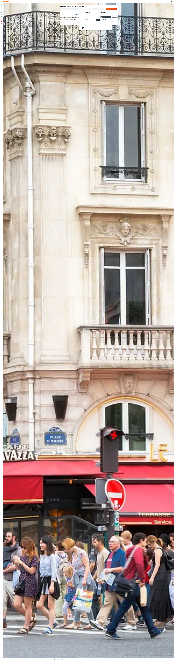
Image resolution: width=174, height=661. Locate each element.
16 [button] (103, 21)
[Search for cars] (1, 8)
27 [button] (89, 26)
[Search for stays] (1, 6)
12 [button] (87, 21)
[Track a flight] (1, 14)
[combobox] (70, 9)
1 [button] (101, 17)
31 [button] (83, 28)
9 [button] (103, 19)
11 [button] (85, 21)
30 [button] (81, 28)
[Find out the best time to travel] (1, 16)
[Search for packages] (1, 10)
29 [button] (94, 26)
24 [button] (83, 26)
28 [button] (99, 26)
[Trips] (1, 19)
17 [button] (105, 21)
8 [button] (101, 19)
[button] (2, 1)
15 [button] (101, 21)
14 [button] (99, 21)
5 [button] (87, 19)
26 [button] (87, 26)
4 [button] (85, 19)
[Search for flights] (1, 4)
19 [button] (110, 21)
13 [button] (89, 21)
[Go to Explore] (1, 12)
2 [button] (103, 17)
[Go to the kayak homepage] (6, 1)
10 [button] (83, 21)
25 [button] (85, 26)
